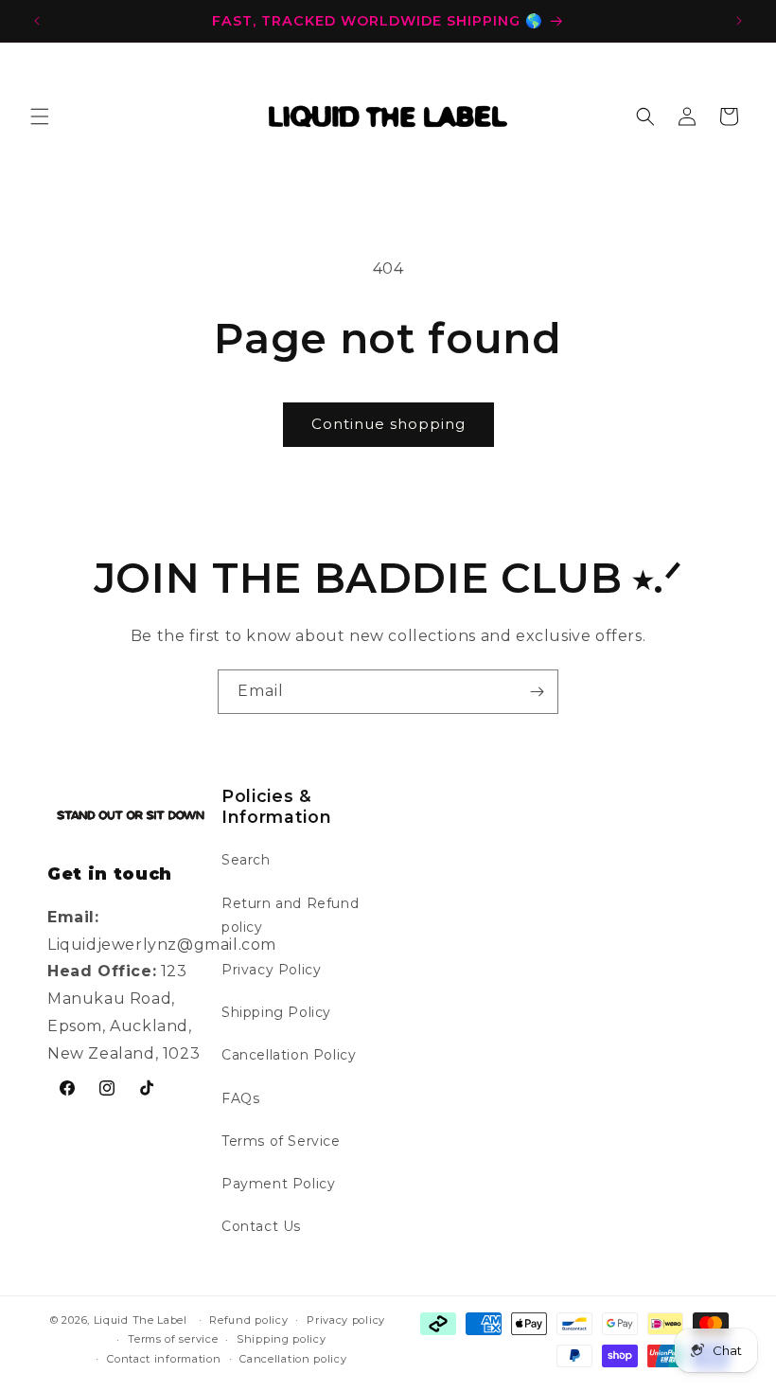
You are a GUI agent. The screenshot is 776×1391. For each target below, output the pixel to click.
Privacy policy (346, 1320)
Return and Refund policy (290, 915)
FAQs (240, 1098)
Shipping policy (281, 1339)
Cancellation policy (292, 1358)
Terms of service (173, 1339)
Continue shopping (388, 424)
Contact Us (261, 1226)
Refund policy (248, 1320)
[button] (40, 116)
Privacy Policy (271, 969)
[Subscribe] (536, 691)
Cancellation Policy (288, 1054)
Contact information (163, 1358)
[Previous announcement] (37, 21)
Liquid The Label (140, 1320)
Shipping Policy (276, 1012)
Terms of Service (281, 1141)
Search (246, 859)
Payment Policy (278, 1183)
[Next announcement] (739, 21)
